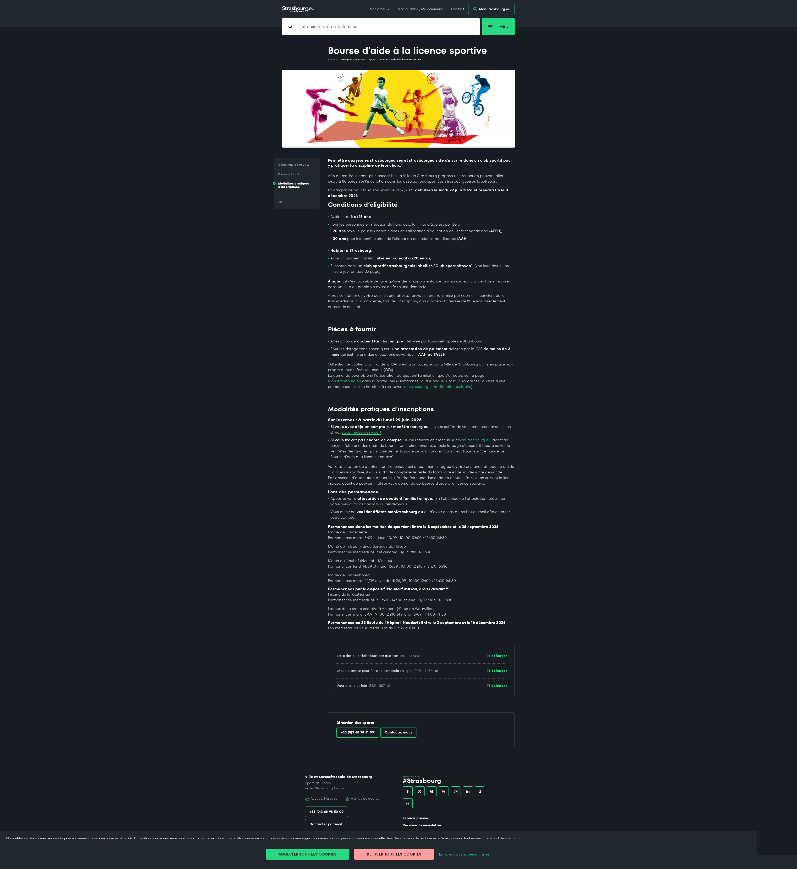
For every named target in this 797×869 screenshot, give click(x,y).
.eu (494, 9)
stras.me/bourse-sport (361, 432)
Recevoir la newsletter (422, 825)
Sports (372, 59)
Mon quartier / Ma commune (420, 9)
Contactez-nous (398, 732)
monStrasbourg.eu (474, 439)
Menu (504, 26)
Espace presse (415, 818)
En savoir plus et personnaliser (465, 854)
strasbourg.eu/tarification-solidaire (440, 386)
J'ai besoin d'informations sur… (330, 26)
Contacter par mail (325, 824)
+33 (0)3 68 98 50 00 (326, 811)
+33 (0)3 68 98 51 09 (357, 732)
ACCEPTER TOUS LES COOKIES (307, 854)
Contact (457, 9)
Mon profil (378, 9)
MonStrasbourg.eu (344, 381)
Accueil (332, 59)
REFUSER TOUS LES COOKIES (394, 854)
